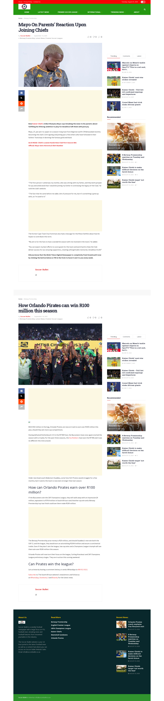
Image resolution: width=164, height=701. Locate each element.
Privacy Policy (28, 2)
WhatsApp (35, 577)
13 (137, 174)
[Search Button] (145, 9)
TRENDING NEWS (117, 12)
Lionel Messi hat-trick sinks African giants (132, 103)
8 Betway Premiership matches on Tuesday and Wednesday (133, 157)
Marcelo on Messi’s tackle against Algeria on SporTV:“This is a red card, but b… (134, 66)
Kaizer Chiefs (37, 124)
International (94, 12)
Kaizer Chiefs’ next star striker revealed (132, 78)
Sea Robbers (74, 438)
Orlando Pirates (57, 638)
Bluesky (55, 577)
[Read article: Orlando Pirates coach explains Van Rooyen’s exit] (126, 136)
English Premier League (60, 625)
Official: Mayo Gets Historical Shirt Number (45, 145)
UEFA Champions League (61, 628)
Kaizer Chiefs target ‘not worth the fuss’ (133, 181)
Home (26, 12)
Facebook (43, 577)
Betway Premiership (30, 18)
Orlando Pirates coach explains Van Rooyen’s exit (136, 624)
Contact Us (36, 2)
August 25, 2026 (115, 148)
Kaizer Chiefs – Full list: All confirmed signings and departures (133, 92)
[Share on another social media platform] (21, 109)
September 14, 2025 (40, 36)
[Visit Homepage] (24, 6)
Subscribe (32, 575)
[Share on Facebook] (21, 93)
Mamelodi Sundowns (59, 635)
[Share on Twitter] (21, 98)
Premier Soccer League (67, 12)
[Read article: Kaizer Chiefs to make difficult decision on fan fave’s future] (113, 171)
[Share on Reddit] (21, 103)
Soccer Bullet (25, 36)
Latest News (43, 12)
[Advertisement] (65, 105)
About (20, 2)
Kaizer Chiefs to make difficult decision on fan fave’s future (133, 169)
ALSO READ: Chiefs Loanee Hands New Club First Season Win (52, 143)
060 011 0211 (82, 569)
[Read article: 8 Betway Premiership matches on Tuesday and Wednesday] (113, 158)
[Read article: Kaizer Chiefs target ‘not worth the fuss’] (113, 183)
